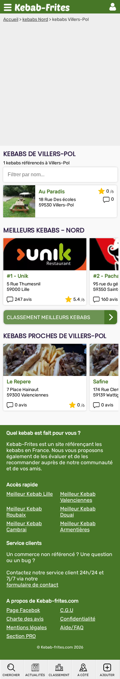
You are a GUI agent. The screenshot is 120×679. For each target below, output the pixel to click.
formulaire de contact (32, 585)
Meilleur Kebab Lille (29, 494)
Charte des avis (25, 619)
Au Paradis (52, 191)
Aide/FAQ (72, 627)
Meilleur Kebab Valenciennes (78, 497)
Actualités (35, 675)
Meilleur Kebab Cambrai (24, 526)
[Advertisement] (60, 85)
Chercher (11, 675)
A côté (83, 675)
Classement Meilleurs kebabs (48, 317)
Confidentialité (77, 619)
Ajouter (107, 675)
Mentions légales (26, 627)
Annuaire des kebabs (43, 7)
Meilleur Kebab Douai (78, 512)
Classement (59, 675)
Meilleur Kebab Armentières (78, 526)
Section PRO (21, 636)
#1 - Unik (17, 276)
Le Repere (19, 382)
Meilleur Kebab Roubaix (24, 512)
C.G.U (66, 610)
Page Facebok (23, 610)
